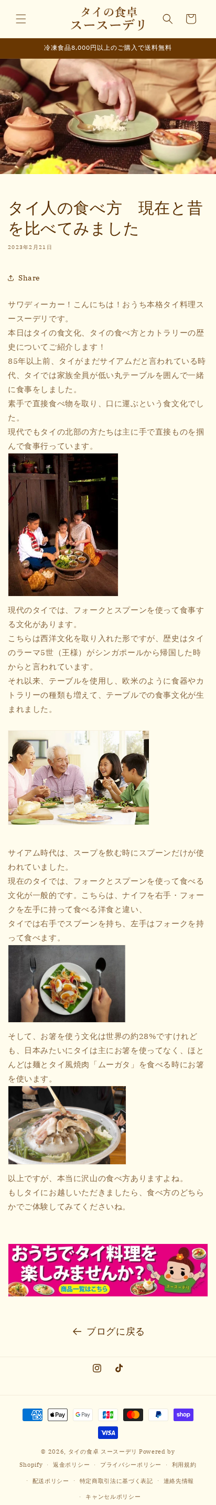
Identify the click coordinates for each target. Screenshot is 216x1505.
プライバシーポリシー (130, 1464)
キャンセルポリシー (113, 1496)
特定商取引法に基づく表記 (116, 1481)
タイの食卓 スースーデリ (102, 1451)
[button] (21, 18)
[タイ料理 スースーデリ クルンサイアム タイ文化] (108, 1270)
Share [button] (29, 278)
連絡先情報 (179, 1481)
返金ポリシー (71, 1464)
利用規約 (184, 1464)
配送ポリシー (51, 1481)
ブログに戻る (116, 1331)
